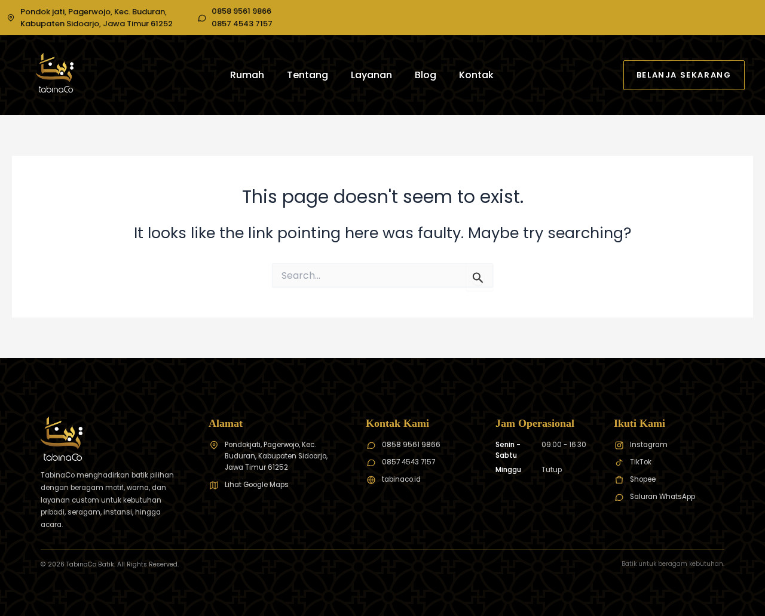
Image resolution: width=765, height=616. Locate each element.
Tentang (307, 75)
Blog (425, 75)
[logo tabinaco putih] (55, 73)
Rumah (247, 75)
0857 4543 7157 (242, 24)
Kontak (476, 75)
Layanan (371, 75)
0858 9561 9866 (241, 11)
